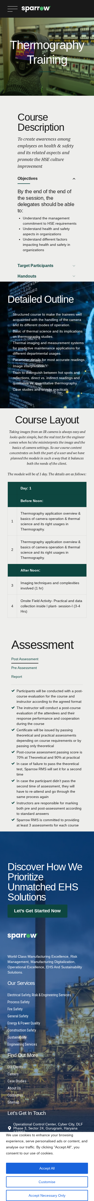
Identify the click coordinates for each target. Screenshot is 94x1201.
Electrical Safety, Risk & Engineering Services (39, 995)
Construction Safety (22, 1030)
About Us (14, 1088)
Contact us (15, 1095)
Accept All (47, 1168)
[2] (23, 936)
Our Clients (15, 1067)
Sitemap (13, 1102)
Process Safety (19, 1002)
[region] (47, 1165)
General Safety (18, 1016)
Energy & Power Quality (24, 1023)
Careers (13, 1074)
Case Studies (17, 1081)
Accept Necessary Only (47, 1195)
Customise (47, 1182)
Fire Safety (15, 1009)
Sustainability (17, 1037)
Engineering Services (22, 1044)
